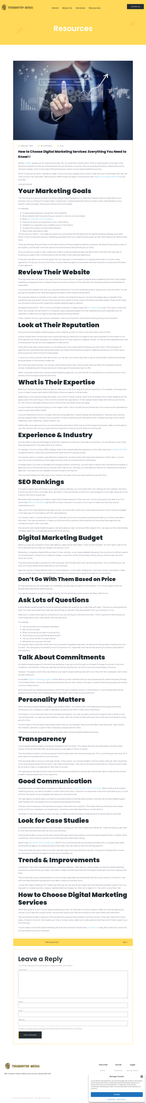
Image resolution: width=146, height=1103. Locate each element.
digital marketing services (106, 176)
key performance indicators (42, 842)
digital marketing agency (40, 679)
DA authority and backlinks (40, 219)
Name (20, 1002)
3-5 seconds (94, 307)
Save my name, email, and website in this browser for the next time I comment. (51, 1029)
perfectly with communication (87, 788)
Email (20, 1010)
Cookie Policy (111, 1099)
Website (21, 1019)
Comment (23, 969)
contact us (93, 927)
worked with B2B (119, 449)
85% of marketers (36, 502)
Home (55, 7)
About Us (67, 7)
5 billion (28, 163)
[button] (142, 1076)
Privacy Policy (121, 1099)
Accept (117, 1094)
